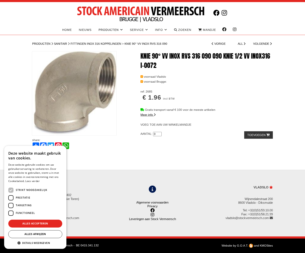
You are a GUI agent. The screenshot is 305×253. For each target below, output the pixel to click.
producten (109, 29)
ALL (241, 43)
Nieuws (85, 29)
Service (137, 29)
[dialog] (35, 197)
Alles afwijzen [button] (35, 234)
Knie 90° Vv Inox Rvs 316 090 (145, 43)
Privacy (152, 206)
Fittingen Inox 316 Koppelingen (96, 43)
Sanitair (60, 43)
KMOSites (266, 245)
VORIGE (220, 43)
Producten (41, 43)
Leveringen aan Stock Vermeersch (152, 219)
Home (67, 29)
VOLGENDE (261, 43)
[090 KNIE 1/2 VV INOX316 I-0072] (74, 93)
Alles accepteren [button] (35, 223)
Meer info (147, 114)
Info (159, 29)
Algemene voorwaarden (152, 202)
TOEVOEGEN (256, 135)
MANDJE (209, 29)
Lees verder (32, 181)
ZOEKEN (184, 29)
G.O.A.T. (243, 245)
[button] (35, 243)
